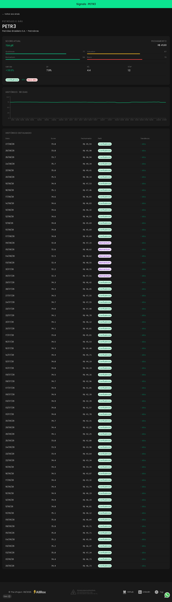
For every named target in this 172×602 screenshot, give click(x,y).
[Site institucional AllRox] (40, 592)
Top (161, 592)
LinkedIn (146, 592)
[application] (86, 109)
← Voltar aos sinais (11, 14)
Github (130, 592)
